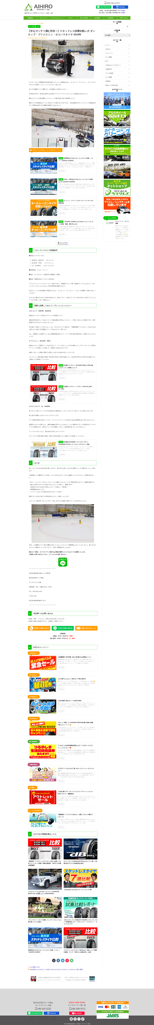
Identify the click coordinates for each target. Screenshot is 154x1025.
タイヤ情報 (33, 967)
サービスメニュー (57, 18)
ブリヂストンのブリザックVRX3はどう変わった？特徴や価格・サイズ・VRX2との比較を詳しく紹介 (80, 951)
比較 (77, 969)
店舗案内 (30, 18)
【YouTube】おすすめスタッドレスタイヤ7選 (77, 889)
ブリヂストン (72, 969)
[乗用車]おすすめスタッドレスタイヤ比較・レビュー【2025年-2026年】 (44, 951)
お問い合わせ (124, 18)
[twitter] (54, 960)
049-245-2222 (113, 3)
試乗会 (81, 969)
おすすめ (48, 969)
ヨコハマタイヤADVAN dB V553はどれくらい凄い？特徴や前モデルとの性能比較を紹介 (80, 862)
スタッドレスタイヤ (56, 969)
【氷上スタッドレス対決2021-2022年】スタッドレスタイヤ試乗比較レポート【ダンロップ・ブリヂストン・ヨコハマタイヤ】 (80, 922)
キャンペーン (44, 18)
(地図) (123, 10)
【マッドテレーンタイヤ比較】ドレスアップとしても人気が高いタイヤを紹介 (44, 921)
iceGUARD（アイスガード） (37, 969)
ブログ (70, 18)
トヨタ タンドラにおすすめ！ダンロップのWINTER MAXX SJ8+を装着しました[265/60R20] (43, 892)
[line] (71, 960)
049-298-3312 (78, 1009)
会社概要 (97, 18)
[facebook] (58, 960)
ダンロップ (65, 969)
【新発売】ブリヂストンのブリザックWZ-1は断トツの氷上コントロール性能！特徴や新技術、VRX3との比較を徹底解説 (44, 863)
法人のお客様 (84, 18)
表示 (66, 243)
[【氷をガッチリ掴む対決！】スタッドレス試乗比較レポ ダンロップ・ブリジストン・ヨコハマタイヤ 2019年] (63, 960)
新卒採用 (110, 18)
